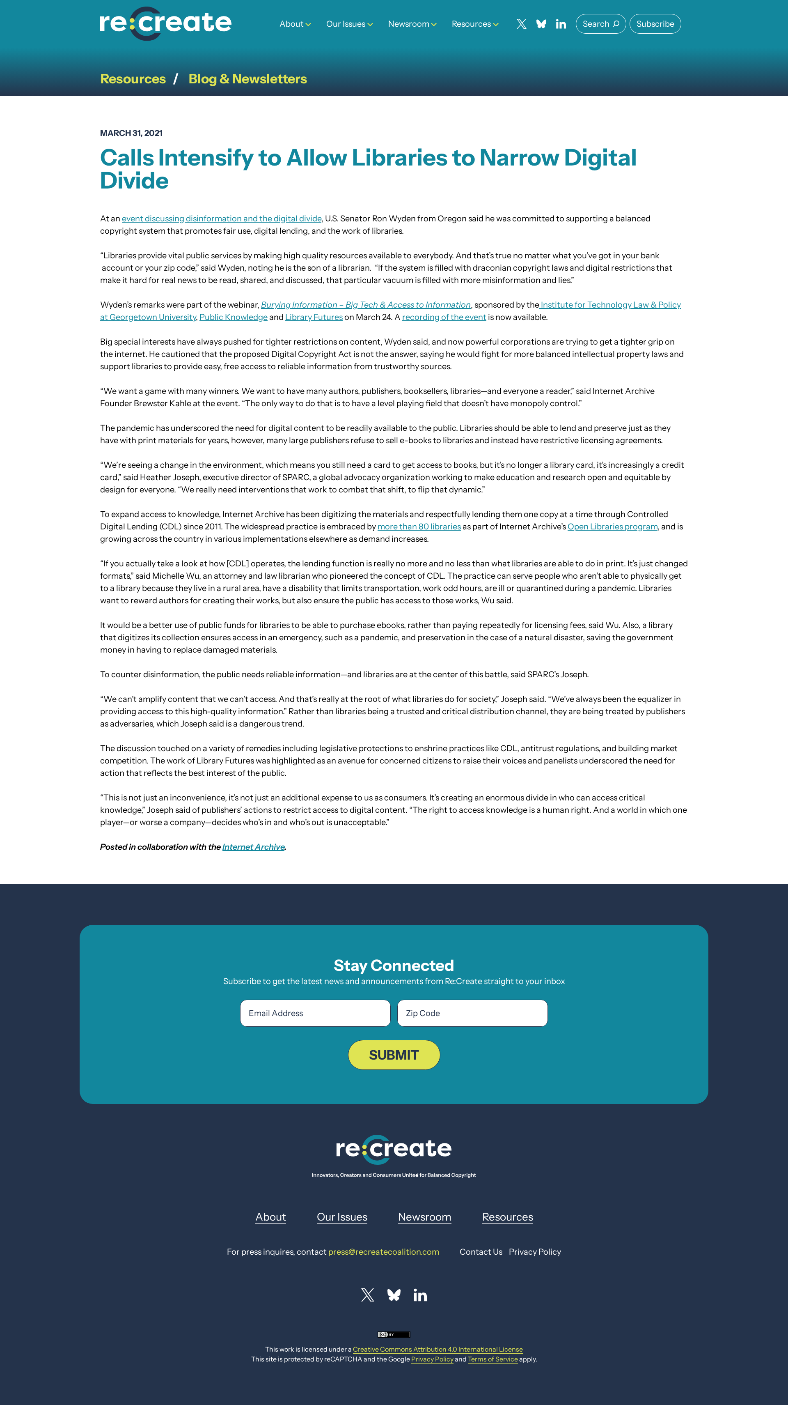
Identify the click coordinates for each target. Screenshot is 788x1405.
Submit (394, 1055)
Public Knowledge (233, 317)
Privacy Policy (432, 1359)
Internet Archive (253, 847)
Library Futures (314, 317)
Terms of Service (493, 1359)
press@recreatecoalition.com (383, 1252)
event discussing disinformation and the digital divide (221, 218)
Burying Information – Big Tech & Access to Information (366, 305)
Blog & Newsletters (248, 79)
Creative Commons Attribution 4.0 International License (438, 1349)
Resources (471, 24)
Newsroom (408, 24)
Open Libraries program (612, 526)
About (291, 24)
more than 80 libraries (419, 526)
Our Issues (345, 24)
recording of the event (444, 317)
